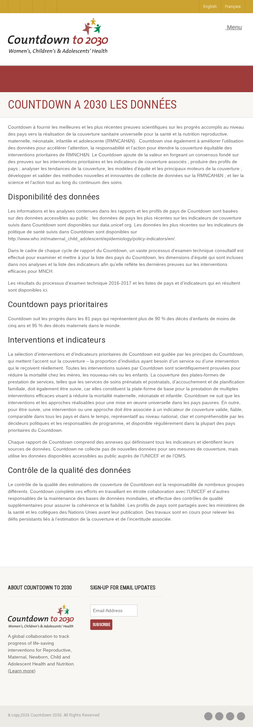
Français (233, 6)
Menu (233, 27)
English (210, 6)
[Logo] (58, 36)
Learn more (22, 670)
